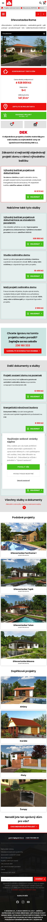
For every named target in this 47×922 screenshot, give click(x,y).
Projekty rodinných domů (12, 8)
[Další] (42, 51)
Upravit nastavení (23, 480)
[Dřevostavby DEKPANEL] (3, 14)
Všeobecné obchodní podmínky (12, 852)
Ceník (3, 869)
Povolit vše (23, 467)
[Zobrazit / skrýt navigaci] (3, 3)
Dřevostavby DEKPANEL (29, 8)
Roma (42, 8)
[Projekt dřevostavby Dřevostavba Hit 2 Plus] (38, 14)
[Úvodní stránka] (9, 3)
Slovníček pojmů (6, 858)
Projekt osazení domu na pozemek (22, 375)
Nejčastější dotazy (7, 849)
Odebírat (39, 879)
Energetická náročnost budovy (20, 407)
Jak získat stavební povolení (11, 867)
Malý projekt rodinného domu (19, 287)
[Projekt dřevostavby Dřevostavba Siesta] (43, 14)
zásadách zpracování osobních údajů (24, 890)
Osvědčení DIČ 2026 (8, 872)
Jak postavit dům (7, 864)
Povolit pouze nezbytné (23, 474)
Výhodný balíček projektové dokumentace (18, 172)
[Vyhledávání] (40, 3)
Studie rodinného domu (16, 255)
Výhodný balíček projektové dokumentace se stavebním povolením (19, 220)
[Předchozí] (5, 51)
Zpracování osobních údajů (10, 855)
